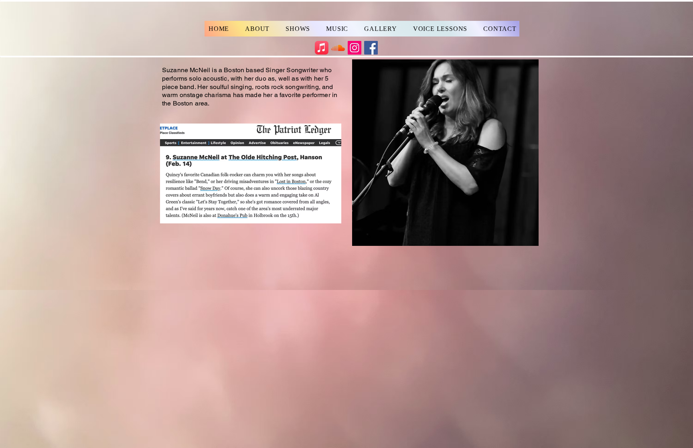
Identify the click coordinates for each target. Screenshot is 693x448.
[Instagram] (354, 48)
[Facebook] (371, 48)
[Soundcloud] (338, 48)
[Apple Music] (321, 48)
